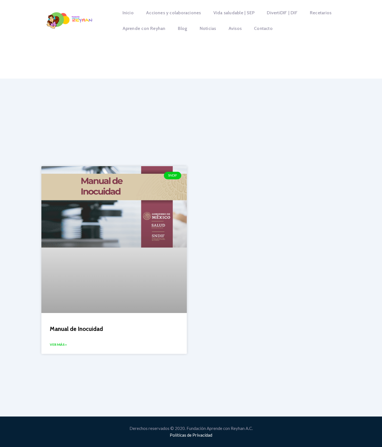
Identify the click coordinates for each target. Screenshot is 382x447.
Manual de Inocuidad (76, 328)
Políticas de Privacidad (191, 434)
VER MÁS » (58, 344)
